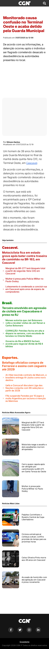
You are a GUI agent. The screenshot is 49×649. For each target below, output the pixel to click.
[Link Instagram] (29, 632)
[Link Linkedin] (38, 632)
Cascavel (31, 163)
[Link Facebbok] (10, 632)
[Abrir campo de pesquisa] (44, 3)
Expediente (24, 642)
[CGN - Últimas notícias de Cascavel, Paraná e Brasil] (24, 3)
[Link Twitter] (20, 632)
